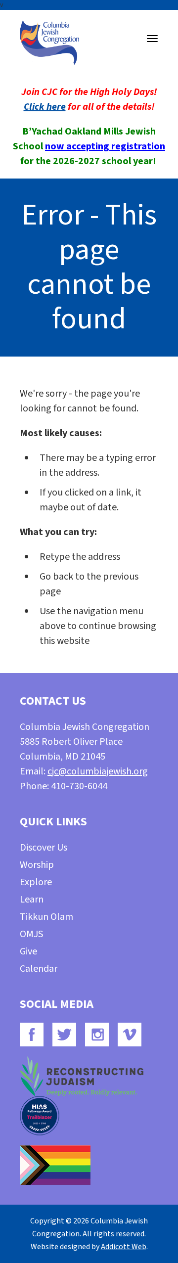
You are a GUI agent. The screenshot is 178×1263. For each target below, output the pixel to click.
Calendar (38, 969)
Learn (32, 899)
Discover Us (43, 848)
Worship (37, 865)
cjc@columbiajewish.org (97, 771)
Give (28, 951)
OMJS (31, 934)
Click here (45, 107)
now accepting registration (105, 146)
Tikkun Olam (46, 917)
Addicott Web (123, 1246)
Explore (36, 882)
